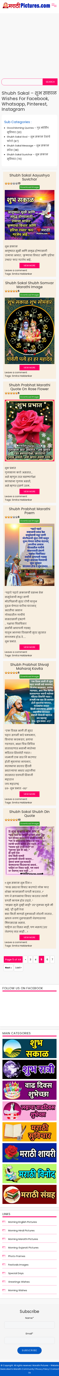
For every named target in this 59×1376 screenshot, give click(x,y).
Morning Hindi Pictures (21, 1230)
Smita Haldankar (22, 273)
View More (29, 265)
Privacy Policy (42, 1369)
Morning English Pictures (22, 1222)
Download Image (29, 187)
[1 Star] (6, 183)
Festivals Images (18, 1264)
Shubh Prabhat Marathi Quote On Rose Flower (29, 387)
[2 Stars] (8, 183)
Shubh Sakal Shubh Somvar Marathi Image (29, 285)
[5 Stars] (16, 183)
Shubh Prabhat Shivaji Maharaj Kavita (29, 666)
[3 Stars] (11, 183)
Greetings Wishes (19, 1281)
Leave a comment (16, 270)
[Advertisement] (29, 44)
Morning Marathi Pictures (23, 1239)
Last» (18, 967)
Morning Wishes (17, 1290)
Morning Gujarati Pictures (23, 1247)
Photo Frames (16, 1256)
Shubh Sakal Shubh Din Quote (29, 813)
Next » (8, 967)
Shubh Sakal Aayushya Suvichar (30, 177)
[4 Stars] (14, 183)
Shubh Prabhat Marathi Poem (29, 511)
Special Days (16, 1273)
